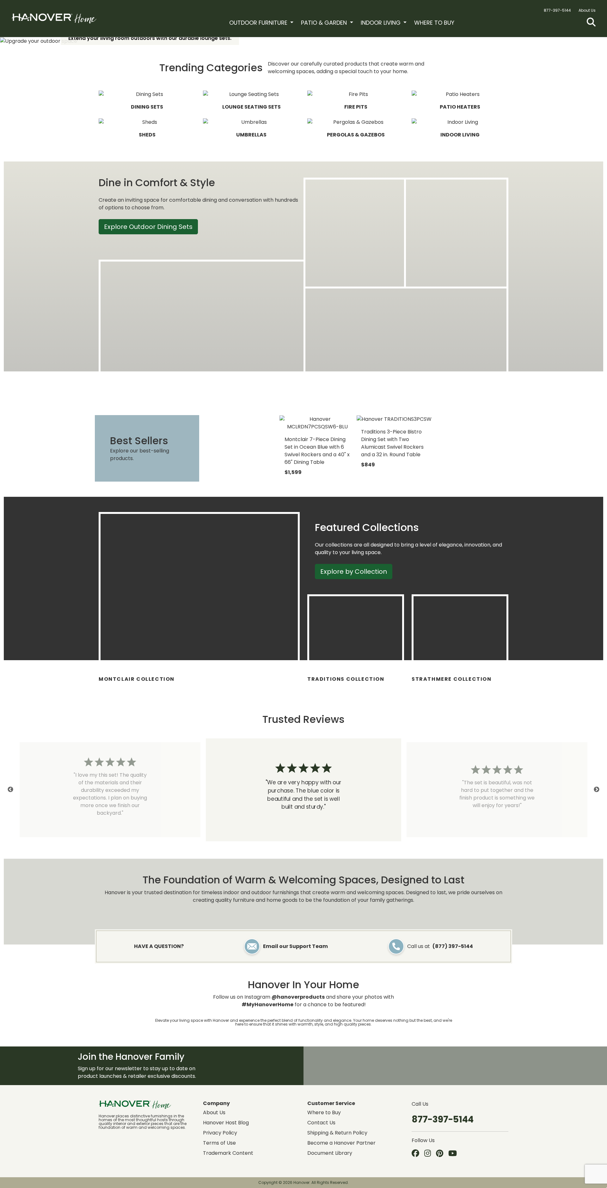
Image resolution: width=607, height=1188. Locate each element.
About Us (587, 10)
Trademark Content (228, 1153)
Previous (10, 790)
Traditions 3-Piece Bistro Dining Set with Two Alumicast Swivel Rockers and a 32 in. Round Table (392, 443)
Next (596, 790)
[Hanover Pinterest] (439, 1153)
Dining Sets (147, 107)
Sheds (147, 134)
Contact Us (321, 1122)
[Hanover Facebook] (415, 1153)
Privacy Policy (220, 1132)
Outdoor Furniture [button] (259, 23)
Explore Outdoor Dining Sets (148, 226)
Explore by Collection (353, 571)
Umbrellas (251, 134)
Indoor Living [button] (381, 23)
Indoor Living (460, 134)
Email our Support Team (295, 946)
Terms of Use (219, 1143)
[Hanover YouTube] (452, 1153)
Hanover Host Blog (226, 1122)
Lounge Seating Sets (251, 107)
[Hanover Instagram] (427, 1153)
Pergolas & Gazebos (356, 134)
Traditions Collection (345, 679)
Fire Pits (355, 107)
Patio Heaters (460, 107)
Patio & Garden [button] (324, 23)
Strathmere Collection (452, 679)
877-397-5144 (557, 10)
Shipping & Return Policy (337, 1132)
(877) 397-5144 (452, 946)
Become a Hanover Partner (341, 1143)
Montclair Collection (137, 679)
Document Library (329, 1153)
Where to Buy (434, 23)
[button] (591, 22)
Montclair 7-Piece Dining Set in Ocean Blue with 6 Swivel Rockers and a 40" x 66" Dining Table (317, 451)
